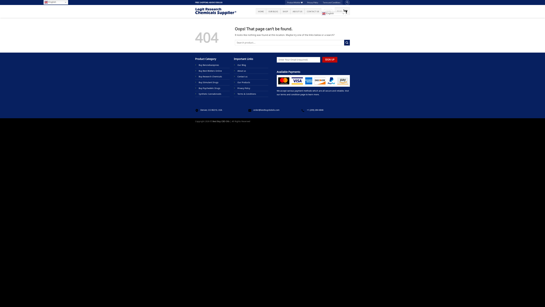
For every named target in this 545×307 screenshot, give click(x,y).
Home (261, 11)
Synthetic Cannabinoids (210, 94)
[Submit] (347, 42)
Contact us (313, 11)
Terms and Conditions (331, 2)
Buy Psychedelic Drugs (209, 88)
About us (297, 11)
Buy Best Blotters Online (210, 71)
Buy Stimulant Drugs (208, 82)
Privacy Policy (312, 2)
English (330, 13)
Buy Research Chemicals (210, 76)
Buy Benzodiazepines (209, 65)
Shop (285, 11)
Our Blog (273, 11)
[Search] (347, 2)
